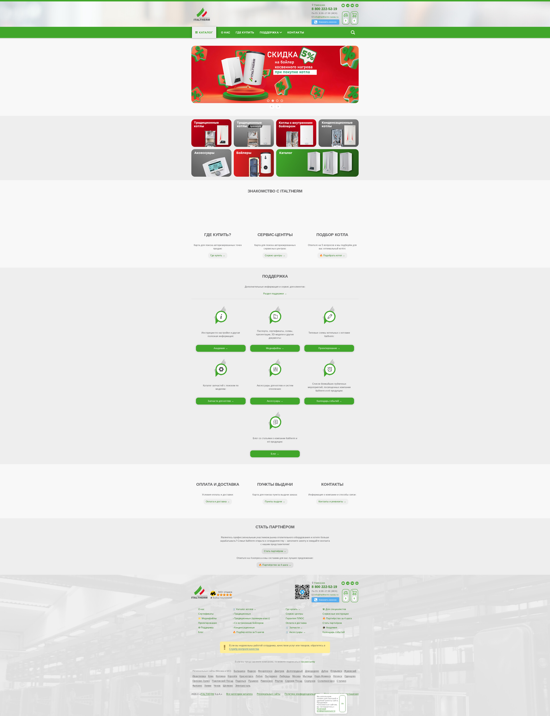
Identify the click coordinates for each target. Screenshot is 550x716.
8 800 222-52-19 (324, 9)
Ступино (341, 681)
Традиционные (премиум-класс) (252, 618)
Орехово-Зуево (201, 681)
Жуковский (350, 671)
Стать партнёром (273, 551)
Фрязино (197, 686)
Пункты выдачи (273, 501)
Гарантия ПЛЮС (295, 618)
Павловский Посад (222, 681)
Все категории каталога (239, 694)
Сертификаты (206, 614)
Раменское (319, 5)
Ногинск (337, 676)
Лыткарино (271, 676)
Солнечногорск (326, 681)
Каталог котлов (244, 609)
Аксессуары (273, 401)
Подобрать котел (332, 255)
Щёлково (228, 686)
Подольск (240, 681)
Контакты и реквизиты (331, 501)
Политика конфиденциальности (302, 694)
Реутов (279, 681)
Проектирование (327, 348)
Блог (273, 454)
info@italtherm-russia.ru (326, 17)
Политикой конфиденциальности (326, 710)
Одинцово (350, 676)
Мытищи (307, 676)
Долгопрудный (295, 671)
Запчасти (294, 627)
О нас (225, 32)
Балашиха (239, 671)
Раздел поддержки (273, 293)
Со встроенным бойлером (248, 623)
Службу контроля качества (244, 649)
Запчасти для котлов (219, 401)
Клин (211, 676)
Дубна (324, 671)
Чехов (217, 686)
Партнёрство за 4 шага (275, 565)
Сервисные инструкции (336, 614)
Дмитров (279, 671)
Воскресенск (265, 671)
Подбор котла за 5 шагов (250, 632)
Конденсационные (244, 627)
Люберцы (284, 676)
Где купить (245, 32)
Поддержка (269, 32)
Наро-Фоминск (323, 676)
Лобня (259, 676)
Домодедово (312, 671)
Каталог (206, 32)
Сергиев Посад (293, 681)
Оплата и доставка (216, 501)
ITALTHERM (207, 694)
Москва (296, 676)
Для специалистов (336, 609)
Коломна (221, 676)
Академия (219, 348)
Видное (251, 671)
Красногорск (246, 676)
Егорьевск (336, 671)
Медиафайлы (273, 348)
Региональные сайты (268, 694)
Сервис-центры (273, 255)
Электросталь (243, 686)
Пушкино (253, 681)
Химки (207, 686)
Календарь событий (328, 401)
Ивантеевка (199, 676)
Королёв (232, 676)
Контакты (295, 32)
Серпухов (310, 681)
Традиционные (242, 614)
